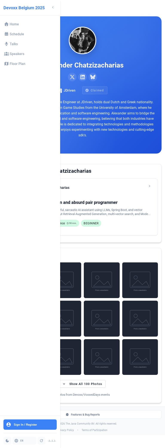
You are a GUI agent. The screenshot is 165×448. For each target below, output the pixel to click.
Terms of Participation (94, 430)
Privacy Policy (66, 430)
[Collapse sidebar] (53, 7)
